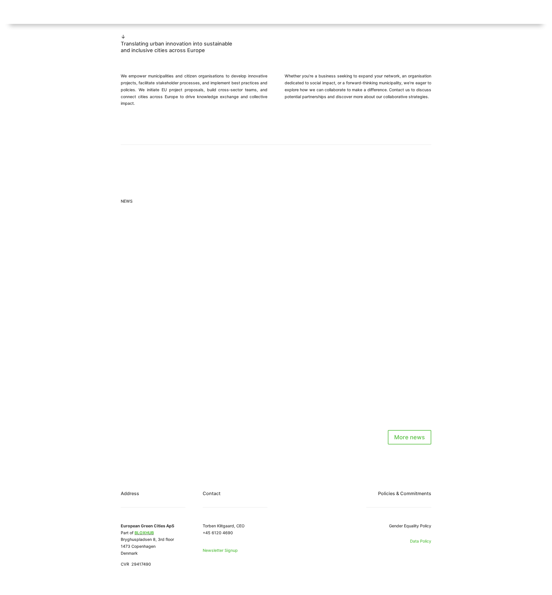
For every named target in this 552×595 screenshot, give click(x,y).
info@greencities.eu (221, 539)
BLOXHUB (144, 532)
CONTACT (407, 11)
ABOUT (253, 11)
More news (409, 437)
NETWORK (374, 11)
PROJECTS (316, 11)
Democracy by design (159, 379)
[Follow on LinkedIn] (426, 557)
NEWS (346, 11)
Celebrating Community (161, 309)
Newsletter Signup (220, 550)
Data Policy (420, 541)
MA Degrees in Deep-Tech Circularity (182, 239)
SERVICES (283, 11)
